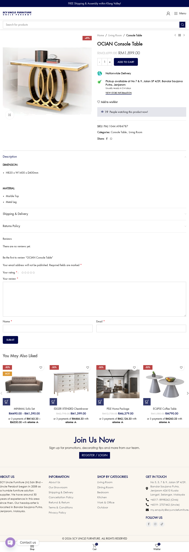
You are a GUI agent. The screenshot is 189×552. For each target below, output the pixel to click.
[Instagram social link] (155, 524)
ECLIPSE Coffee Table (164, 408)
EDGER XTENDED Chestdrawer (71, 408)
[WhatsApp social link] (111, 138)
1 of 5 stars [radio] (22, 272)
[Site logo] (17, 13)
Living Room (115, 35)
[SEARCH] (182, 25)
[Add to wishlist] (41, 367)
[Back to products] (179, 35)
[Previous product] (175, 35)
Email (100, 321)
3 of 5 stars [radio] (28, 272)
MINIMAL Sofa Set (24, 408)
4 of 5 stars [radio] (31, 272)
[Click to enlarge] (10, 115)
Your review (10, 278)
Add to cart (126, 61)
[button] (53, 401)
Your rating (10, 272)
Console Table (134, 35)
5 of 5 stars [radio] (33, 272)
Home (100, 35)
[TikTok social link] (162, 524)
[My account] (168, 13)
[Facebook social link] (106, 138)
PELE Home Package (118, 408)
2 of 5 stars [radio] (25, 272)
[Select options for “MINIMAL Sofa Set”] (6, 401)
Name (7, 321)
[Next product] (184, 35)
